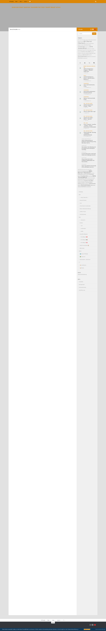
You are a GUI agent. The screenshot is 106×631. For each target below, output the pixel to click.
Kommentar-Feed (82, 287)
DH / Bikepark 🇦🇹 (84, 242)
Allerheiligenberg (80, 169)
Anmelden (81, 281)
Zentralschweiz (51, 90)
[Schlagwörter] (94, 63)
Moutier (93, 48)
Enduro (92, 43)
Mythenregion (80, 50)
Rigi (88, 50)
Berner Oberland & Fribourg (18, 90)
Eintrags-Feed (81, 284)
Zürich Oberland (93, 56)
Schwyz (94, 50)
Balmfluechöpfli (80, 41)
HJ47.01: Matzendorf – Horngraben (56, 400)
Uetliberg (87, 53)
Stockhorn (79, 53)
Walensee (91, 53)
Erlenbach (87, 174)
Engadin (84, 174)
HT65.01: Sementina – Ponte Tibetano (56, 298)
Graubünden (81, 46)
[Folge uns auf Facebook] (93, 29)
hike (16, 1)
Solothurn (83, 51)
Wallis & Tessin (50, 192)
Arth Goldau (89, 169)
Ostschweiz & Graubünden (20, 397)
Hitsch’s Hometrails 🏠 (84, 245)
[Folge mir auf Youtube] (95, 29)
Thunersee (83, 53)
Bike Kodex (82, 248)
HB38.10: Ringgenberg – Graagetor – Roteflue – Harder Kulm (89, 70)
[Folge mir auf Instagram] (91, 29)
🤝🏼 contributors (83, 265)
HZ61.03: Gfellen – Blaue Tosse (54, 93)
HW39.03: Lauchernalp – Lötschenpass (23, 298)
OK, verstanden (87, 629)
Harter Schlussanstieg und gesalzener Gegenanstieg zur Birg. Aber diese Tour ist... (89, 141)
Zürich (88, 56)
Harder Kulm (90, 176)
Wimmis (90, 54)
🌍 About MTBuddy (84, 253)
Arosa (87, 169)
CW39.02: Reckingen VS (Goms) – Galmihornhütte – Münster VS (89, 78)
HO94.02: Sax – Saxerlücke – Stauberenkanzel (26, 400)
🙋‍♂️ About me (82, 256)
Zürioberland (85, 58)
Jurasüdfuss (82, 48)
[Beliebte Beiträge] (84, 63)
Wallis (94, 53)
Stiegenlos (92, 51)
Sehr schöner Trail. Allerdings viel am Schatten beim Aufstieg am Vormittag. (89, 148)
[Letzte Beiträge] (80, 63)
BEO (85, 41)
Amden (85, 169)
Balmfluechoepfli (80, 171)
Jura (46, 397)
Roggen (90, 50)
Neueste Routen (83, 200)
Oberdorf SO (84, 50)
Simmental (79, 51)
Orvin (87, 50)
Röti (92, 50)
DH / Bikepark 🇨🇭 (84, 236)
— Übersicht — (83, 220)
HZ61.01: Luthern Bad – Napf (89, 111)
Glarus (89, 44)
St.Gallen (88, 51)
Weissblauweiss (86, 183)
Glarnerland (86, 44)
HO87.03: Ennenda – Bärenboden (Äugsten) (25, 605)
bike (21, 1)
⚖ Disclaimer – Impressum (85, 259)
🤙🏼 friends (82, 267)
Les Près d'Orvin (89, 48)
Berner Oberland (84, 173)
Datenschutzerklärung (82, 274)
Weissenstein (86, 54)
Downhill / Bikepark (84, 234)
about (25, 1)
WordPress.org (82, 290)
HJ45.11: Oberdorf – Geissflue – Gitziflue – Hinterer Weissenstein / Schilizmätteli (90, 125)
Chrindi (90, 43)
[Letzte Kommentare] (89, 63)
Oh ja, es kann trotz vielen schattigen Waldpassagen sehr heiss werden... (88, 160)
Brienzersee (86, 43)
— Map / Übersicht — (84, 197)
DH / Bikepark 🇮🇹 (84, 239)
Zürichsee (80, 58)
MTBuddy (11, 1)
